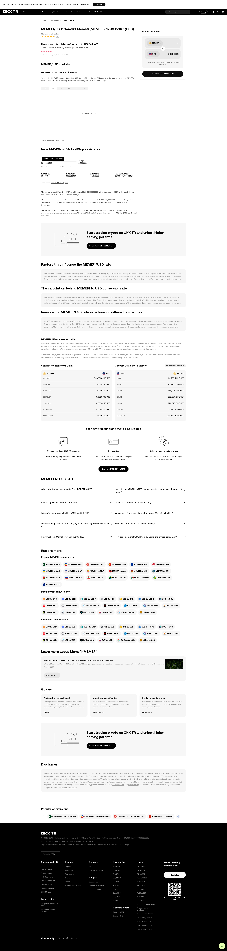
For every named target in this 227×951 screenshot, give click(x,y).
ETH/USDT (141, 874)
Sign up (203, 12)
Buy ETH (116, 874)
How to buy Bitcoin (144, 921)
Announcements (95, 889)
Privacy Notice (46, 873)
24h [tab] (53, 88)
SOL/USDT (141, 882)
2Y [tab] (84, 88)
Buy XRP (116, 885)
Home (43, 21)
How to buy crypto (144, 918)
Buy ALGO (117, 893)
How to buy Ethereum (145, 925)
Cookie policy (46, 884)
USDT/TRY (141, 866)
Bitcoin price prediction (146, 904)
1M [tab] (69, 88)
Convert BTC (118, 916)
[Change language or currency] (223, 12)
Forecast (146, 712)
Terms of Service (69, 787)
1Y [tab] (76, 88)
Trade (37, 12)
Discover (26, 12)
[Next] (183, 816)
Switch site (99, 4)
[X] (59, 938)
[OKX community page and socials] (76, 938)
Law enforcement (48, 881)
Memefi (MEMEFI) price (59, 183)
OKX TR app (46, 892)
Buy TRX (116, 889)
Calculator (54, 21)
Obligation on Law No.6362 (48, 910)
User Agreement (47, 869)
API (90, 866)
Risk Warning (133, 785)
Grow (59, 12)
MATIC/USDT (142, 878)
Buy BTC (116, 870)
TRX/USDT (141, 885)
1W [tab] (61, 88)
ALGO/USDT (141, 893)
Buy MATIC (117, 878)
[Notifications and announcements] (218, 12)
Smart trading (47, 12)
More (120, 12)
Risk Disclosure (47, 877)
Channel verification (96, 886)
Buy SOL (116, 882)
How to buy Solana (144, 929)
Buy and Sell (93, 12)
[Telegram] (63, 938)
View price (98, 712)
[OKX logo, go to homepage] (10, 12)
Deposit (69, 12)
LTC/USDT (141, 900)
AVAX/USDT (141, 897)
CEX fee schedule (96, 870)
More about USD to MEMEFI (175, 366)
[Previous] (43, 816)
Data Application (47, 888)
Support (112, 12)
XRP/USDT (141, 889)
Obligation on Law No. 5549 (49, 904)
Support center (95, 882)
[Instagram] (67, 938)
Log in (195, 12)
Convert (103, 12)
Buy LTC (116, 900)
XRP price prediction (145, 914)
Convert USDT (118, 912)
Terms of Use (118, 785)
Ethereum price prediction (143, 909)
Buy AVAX (116, 897)
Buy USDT (117, 866)
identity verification (112, 456)
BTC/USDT (141, 870)
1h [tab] (45, 88)
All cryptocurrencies (73, 885)
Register (174, 875)
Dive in (47, 712)
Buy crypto (69, 874)
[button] (76, 489)
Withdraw (80, 12)
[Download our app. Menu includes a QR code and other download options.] (213, 12)
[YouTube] (71, 938)
